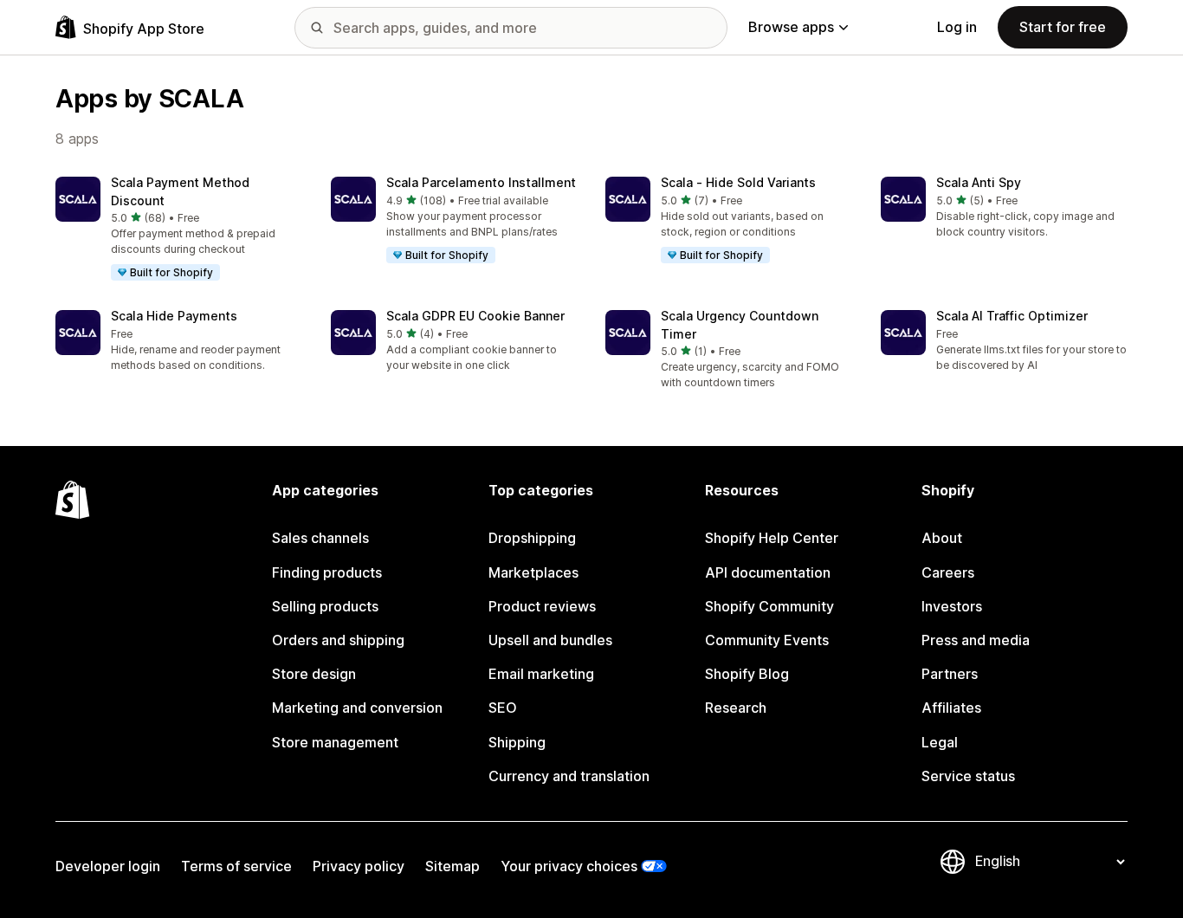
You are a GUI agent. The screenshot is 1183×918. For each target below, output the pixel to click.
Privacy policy (358, 866)
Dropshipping (532, 537)
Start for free (1062, 27)
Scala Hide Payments (174, 315)
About (941, 537)
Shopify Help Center (771, 537)
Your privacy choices (569, 866)
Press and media (975, 640)
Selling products (325, 606)
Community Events (767, 640)
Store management (335, 742)
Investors (951, 606)
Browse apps (791, 27)
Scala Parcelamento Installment (481, 182)
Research (735, 707)
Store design (314, 673)
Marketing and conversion (357, 707)
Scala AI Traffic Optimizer (1012, 315)
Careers (947, 572)
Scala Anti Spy (978, 182)
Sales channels (320, 537)
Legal (939, 742)
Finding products (327, 572)
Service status (968, 776)
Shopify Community (769, 606)
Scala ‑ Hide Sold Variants (738, 182)
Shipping (517, 742)
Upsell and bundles (550, 640)
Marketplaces (533, 572)
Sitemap (452, 866)
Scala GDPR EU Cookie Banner (475, 315)
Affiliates (951, 707)
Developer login (107, 866)
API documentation (768, 572)
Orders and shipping (338, 640)
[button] (179, 229)
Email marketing (541, 673)
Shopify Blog (747, 673)
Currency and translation (569, 776)
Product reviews (542, 606)
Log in (957, 27)
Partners (949, 673)
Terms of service (236, 866)
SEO (502, 707)
